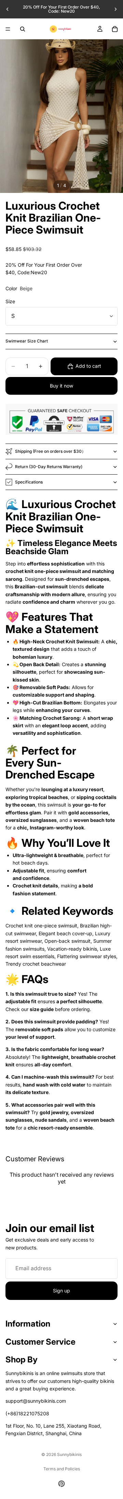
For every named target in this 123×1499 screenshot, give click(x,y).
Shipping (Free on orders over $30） (50, 451)
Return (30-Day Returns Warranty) (48, 466)
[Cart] (114, 29)
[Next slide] (115, 9)
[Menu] (8, 29)
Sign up (61, 1290)
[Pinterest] (61, 1484)
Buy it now (61, 386)
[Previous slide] (7, 9)
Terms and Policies (61, 1468)
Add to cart (88, 366)
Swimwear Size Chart (26, 341)
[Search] (22, 29)
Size (10, 301)
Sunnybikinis (69, 1454)
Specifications (29, 482)
